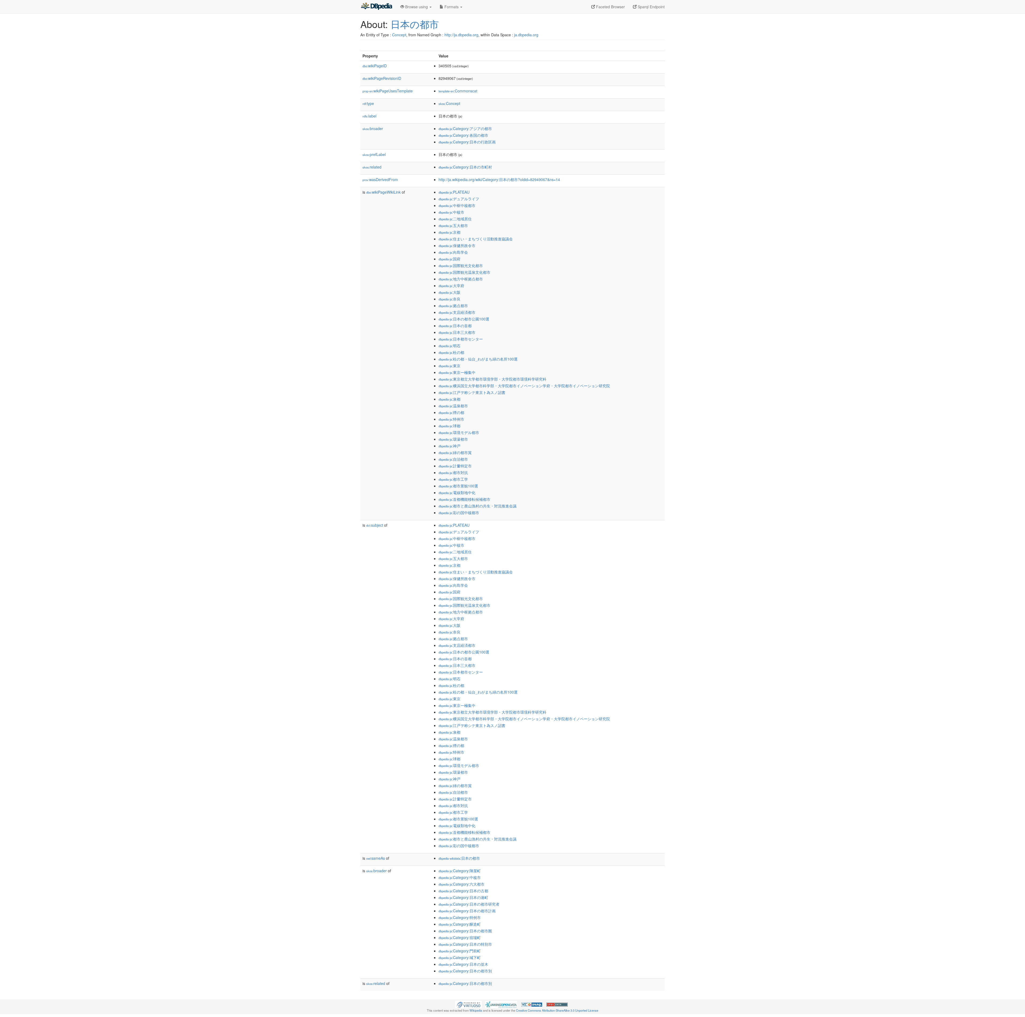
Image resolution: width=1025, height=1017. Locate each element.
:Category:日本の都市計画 (467, 910)
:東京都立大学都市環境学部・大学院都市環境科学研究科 (492, 379)
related (371, 167)
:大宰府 (451, 285)
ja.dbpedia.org (526, 34)
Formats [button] (451, 6)
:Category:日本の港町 (463, 897)
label (369, 116)
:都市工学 (453, 479)
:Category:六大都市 (461, 884)
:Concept (449, 103)
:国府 (449, 258)
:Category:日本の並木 (463, 964)
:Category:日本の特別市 (465, 944)
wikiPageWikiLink (383, 192)
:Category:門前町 (460, 950)
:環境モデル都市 (459, 432)
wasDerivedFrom (380, 179)
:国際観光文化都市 (461, 265)
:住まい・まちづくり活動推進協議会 (476, 238)
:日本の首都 (455, 325)
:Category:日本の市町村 (465, 167)
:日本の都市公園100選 (464, 319)
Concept (399, 34)
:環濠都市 (453, 439)
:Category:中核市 (460, 877)
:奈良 (449, 299)
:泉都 (449, 399)
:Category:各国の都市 (463, 135)
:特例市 (451, 419)
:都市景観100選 (458, 485)
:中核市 (451, 212)
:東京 (449, 365)
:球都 (449, 425)
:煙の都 (451, 412)
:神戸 (449, 445)
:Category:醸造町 (460, 924)
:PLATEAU (454, 192)
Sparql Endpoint (651, 6)
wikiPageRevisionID (381, 78)
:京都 (449, 232)
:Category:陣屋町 (460, 870)
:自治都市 (453, 459)
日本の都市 (415, 24)
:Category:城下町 (460, 957)
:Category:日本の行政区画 (467, 141)
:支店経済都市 (457, 312)
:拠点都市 (453, 305)
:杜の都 (451, 352)
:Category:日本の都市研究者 (469, 904)
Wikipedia (476, 1010)
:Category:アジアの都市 (465, 128)
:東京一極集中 (457, 372)
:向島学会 (453, 252)
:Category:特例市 (460, 917)
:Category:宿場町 (460, 937)
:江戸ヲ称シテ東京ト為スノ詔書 (472, 392)
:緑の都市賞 (455, 452)
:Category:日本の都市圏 (465, 930)
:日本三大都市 (457, 332)
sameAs (375, 858)
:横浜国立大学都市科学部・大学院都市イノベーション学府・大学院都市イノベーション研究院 (524, 385)
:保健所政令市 (457, 245)
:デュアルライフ (459, 198)
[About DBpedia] (376, 6)
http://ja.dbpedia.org (461, 34)
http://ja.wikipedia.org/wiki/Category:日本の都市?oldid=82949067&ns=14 (499, 179)
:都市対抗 (453, 472)
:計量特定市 (455, 465)
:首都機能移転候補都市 (464, 499)
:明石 (449, 345)
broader (372, 128)
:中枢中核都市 (457, 205)
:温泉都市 (453, 405)
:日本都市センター (461, 339)
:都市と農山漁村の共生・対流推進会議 (478, 505)
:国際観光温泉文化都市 (464, 272)
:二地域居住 (455, 218)
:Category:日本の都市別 (465, 970)
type (368, 103)
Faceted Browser (610, 6)
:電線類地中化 (457, 492)
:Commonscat (458, 90)
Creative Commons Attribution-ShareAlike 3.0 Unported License (557, 1010)
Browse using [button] (416, 6)
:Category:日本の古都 (463, 890)
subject (374, 525)
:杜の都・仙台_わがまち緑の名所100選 (478, 359)
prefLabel (374, 154)
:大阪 (449, 292)
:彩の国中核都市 (459, 512)
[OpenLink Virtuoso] (468, 1004)
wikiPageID (374, 65)
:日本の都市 (459, 858)
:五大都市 (453, 225)
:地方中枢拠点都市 (461, 278)
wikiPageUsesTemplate (387, 90)
